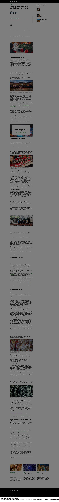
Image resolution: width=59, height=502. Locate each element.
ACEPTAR (56, 499)
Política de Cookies (6, 500)
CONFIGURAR (46, 499)
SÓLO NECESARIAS (51, 499)
